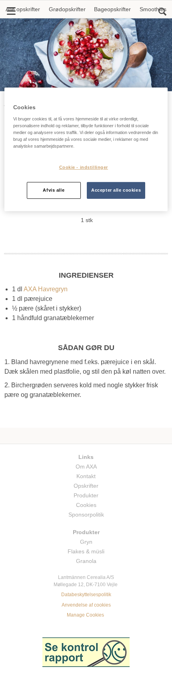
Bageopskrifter (112, 9)
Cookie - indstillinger (83, 167)
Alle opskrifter (23, 9)
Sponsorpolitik (86, 514)
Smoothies (153, 9)
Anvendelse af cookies (86, 605)
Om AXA (86, 466)
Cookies (86, 505)
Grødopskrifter (67, 9)
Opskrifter (86, 486)
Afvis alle (53, 190)
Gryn (86, 542)
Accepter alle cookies (116, 190)
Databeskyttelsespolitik (86, 594)
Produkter (86, 495)
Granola (86, 561)
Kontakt (86, 476)
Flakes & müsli (86, 551)
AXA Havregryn (46, 289)
